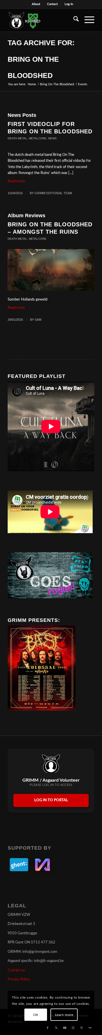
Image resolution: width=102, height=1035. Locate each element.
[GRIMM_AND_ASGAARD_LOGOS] (42, 20)
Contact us (16, 970)
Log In (69, 4)
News (52, 138)
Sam (38, 319)
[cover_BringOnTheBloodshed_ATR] (51, 270)
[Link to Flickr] (90, 1028)
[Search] (73, 20)
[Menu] (86, 20)
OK (36, 1015)
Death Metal (17, 138)
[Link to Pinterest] (81, 1028)
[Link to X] (56, 1028)
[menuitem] (36, 4)
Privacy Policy (19, 979)
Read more (16, 181)
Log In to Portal (51, 800)
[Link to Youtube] (64, 1028)
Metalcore (37, 138)
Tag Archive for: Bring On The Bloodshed (41, 59)
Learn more (64, 1015)
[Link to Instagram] (73, 1028)
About (36, 4)
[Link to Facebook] (47, 1028)
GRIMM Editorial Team (53, 193)
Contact (52, 4)
